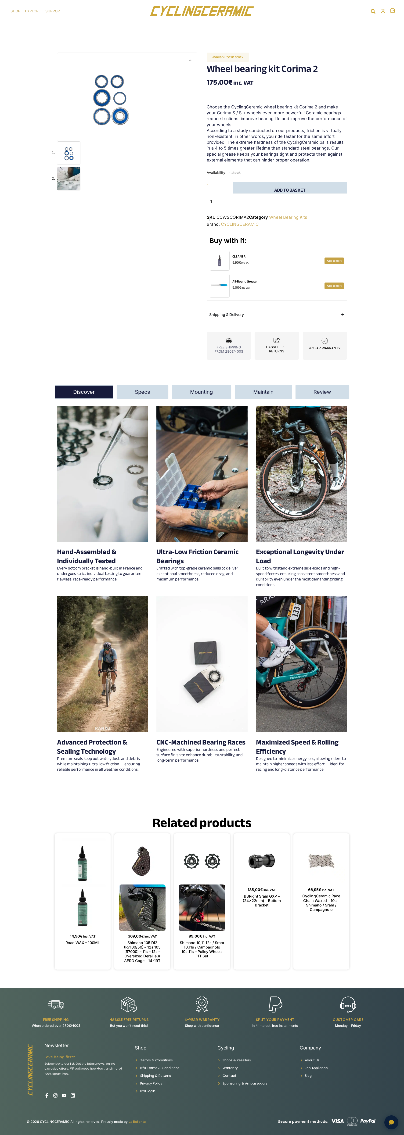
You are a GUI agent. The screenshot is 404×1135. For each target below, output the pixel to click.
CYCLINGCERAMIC (240, 224)
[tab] (84, 392)
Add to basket (290, 189)
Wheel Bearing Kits (288, 217)
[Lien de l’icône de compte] (383, 11)
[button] (373, 12)
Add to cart (334, 260)
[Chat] (391, 1122)
